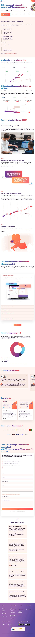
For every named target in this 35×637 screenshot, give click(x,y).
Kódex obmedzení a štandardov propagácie (21, 614)
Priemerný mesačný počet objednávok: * (7, 492)
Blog (3, 611)
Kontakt (3, 608)
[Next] (34, 384)
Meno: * (3, 473)
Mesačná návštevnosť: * (5, 496)
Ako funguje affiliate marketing (10, 53)
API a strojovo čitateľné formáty (8, 318)
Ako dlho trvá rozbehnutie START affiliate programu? (24, 412)
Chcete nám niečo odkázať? (6, 500)
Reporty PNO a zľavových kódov (8, 312)
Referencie (3, 610)
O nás (3, 607)
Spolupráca (4, 613)
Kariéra (3, 615)
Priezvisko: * (3, 477)
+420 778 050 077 (29, 607)
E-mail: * (3, 485)
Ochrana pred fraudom (6, 309)
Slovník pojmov (4, 616)
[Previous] (1, 384)
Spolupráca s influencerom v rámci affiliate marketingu (8, 412)
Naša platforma (12, 613)
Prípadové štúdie (12, 612)
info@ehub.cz (28, 609)
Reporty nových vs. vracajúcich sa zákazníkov (10, 315)
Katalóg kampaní (20, 609)
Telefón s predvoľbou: (5, 481)
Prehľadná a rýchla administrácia (8, 275)
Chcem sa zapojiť (5, 14)
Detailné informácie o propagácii (8, 306)
